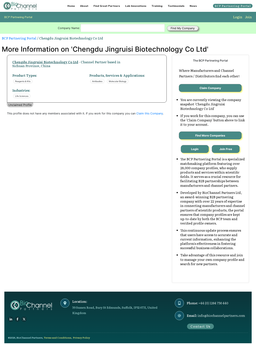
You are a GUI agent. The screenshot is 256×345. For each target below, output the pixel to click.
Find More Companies (210, 135)
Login (237, 17)
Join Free (225, 149)
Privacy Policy (81, 337)
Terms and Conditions (57, 337)
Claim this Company (149, 113)
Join (248, 17)
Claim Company (210, 88)
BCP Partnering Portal (18, 17)
